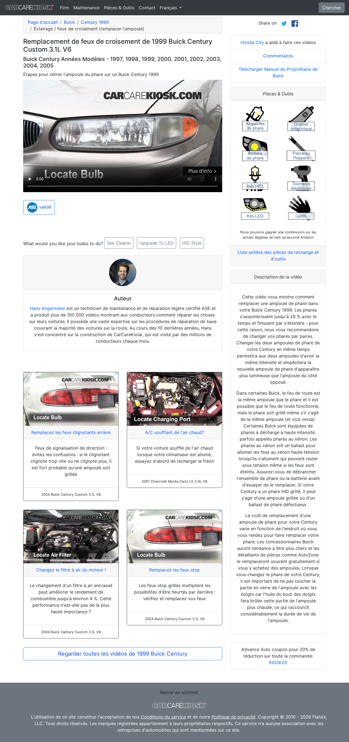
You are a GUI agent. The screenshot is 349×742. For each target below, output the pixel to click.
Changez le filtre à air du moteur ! (71, 570)
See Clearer (119, 243)
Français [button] (169, 7)
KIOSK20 (278, 662)
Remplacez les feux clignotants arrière (70, 432)
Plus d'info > (202, 171)
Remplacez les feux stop (174, 570)
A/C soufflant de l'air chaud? (174, 432)
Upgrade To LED (156, 243)
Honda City (252, 42)
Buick (69, 22)
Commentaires (278, 55)
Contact (147, 7)
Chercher (331, 7)
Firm (64, 7)
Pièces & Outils (119, 7)
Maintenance (86, 7)
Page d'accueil (43, 22)
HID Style (191, 243)
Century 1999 (95, 22)
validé (44, 207)
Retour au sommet (179, 692)
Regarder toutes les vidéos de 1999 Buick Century (122, 653)
